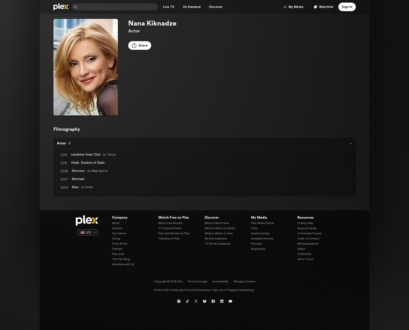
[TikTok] (187, 301)
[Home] (60, 7)
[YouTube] (230, 301)
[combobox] (118, 6)
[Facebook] (213, 301)
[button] (139, 45)
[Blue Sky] (204, 301)
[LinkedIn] (221, 301)
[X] (196, 301)
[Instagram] (179, 301)
